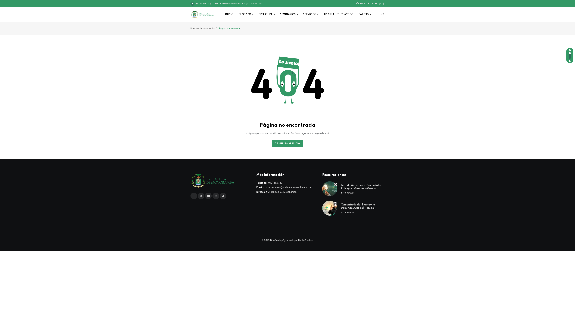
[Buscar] (383, 14)
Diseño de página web (281, 240)
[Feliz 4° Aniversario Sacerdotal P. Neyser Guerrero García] (329, 188)
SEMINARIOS (288, 14)
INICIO (229, 14)
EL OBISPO (245, 14)
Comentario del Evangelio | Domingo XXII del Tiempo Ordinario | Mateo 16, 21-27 (249, 3)
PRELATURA (266, 14)
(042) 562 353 (275, 182)
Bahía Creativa (305, 240)
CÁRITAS (363, 14)
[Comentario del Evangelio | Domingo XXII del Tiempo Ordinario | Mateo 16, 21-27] (329, 208)
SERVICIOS (309, 14)
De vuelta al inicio (287, 143)
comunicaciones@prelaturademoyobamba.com (288, 187)
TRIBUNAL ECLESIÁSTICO (338, 14)
